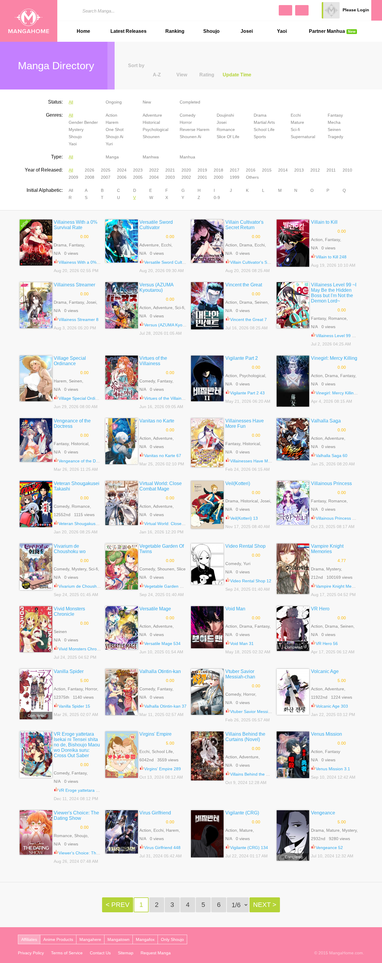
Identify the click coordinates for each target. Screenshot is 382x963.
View (181, 74)
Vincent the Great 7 (248, 319)
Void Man (235, 608)
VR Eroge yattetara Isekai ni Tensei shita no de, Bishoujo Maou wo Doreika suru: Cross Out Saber (77, 744)
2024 (122, 170)
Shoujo (211, 31)
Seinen (334, 129)
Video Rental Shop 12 (250, 580)
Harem (112, 122)
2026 (89, 170)
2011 (331, 170)
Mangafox (145, 939)
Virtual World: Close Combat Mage (160, 486)
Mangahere (90, 939)
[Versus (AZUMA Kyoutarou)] (121, 305)
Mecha (334, 122)
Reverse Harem (195, 129)
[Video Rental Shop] (207, 564)
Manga (112, 157)
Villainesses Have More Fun (244, 423)
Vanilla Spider (69, 671)
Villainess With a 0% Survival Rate (75, 225)
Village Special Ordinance (70, 361)
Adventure (152, 115)
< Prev (118, 904)
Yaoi (282, 31)
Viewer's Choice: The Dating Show (76, 815)
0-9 (217, 197)
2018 (218, 170)
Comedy (187, 115)
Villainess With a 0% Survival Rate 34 (93, 262)
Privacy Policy (31, 952)
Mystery (76, 129)
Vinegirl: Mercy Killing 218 (340, 393)
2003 (170, 177)
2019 (202, 170)
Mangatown (118, 939)
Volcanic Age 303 (332, 706)
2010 (347, 170)
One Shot (115, 129)
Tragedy (335, 136)
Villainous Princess (331, 483)
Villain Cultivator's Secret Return (244, 225)
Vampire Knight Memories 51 (343, 586)
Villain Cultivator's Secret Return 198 (264, 262)
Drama (260, 115)
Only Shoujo (172, 939)
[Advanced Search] (285, 10)
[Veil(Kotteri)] (207, 505)
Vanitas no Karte (156, 420)
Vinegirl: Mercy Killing (334, 358)
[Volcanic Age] (293, 692)
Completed (190, 102)
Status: (55, 101)
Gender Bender (83, 122)
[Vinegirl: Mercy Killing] (293, 381)
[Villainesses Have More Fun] (207, 442)
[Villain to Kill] (293, 243)
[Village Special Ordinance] (36, 378)
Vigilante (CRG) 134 (249, 847)
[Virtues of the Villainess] (121, 377)
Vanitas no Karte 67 (162, 455)
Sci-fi (295, 129)
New (147, 102)
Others (252, 177)
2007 (105, 177)
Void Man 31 (242, 643)
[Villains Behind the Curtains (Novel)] (207, 755)
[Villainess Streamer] (36, 305)
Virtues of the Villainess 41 (169, 398)
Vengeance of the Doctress (72, 423)
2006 (122, 177)
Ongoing (114, 102)
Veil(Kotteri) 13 (244, 518)
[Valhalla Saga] (293, 439)
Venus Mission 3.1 (333, 768)
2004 (154, 177)
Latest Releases (128, 31)
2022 (154, 170)
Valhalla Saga (326, 420)
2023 (138, 170)
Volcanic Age (325, 671)
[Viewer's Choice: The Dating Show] (36, 832)
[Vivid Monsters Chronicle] (36, 629)
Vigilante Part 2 (241, 358)
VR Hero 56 (327, 643)
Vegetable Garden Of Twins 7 (172, 586)
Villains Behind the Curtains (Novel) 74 (266, 774)
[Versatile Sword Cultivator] (121, 241)
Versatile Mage (155, 608)
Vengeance (323, 812)
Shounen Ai (190, 136)
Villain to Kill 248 (331, 256)
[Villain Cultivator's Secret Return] (207, 241)
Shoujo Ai (114, 136)
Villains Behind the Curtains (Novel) (245, 736)
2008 (89, 177)
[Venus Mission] (293, 754)
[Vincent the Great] (207, 305)
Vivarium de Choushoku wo (70, 549)
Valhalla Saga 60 (331, 455)
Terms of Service (67, 952)
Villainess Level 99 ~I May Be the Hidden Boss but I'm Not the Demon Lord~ (333, 292)
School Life (264, 129)
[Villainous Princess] (293, 503)
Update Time (237, 74)
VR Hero (320, 608)
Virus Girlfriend (155, 812)
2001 (202, 177)
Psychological (155, 129)
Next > (264, 904)
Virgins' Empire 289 (162, 768)
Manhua (187, 157)
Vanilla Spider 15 (74, 706)
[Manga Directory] (302, 10)
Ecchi (296, 115)
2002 (186, 177)
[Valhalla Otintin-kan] (121, 692)
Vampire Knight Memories (327, 549)
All (71, 102)
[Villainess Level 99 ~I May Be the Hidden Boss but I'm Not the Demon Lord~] (293, 305)
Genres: (54, 115)
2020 (186, 170)
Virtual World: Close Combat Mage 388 (181, 523)
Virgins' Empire (155, 734)
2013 (299, 170)
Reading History (376, 10)
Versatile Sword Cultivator (156, 225)
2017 (234, 170)
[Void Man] (207, 627)
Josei (247, 31)
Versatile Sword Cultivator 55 (171, 262)
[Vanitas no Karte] (121, 441)
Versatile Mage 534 (162, 643)
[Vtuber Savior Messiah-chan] (207, 692)
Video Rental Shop (245, 546)
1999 (234, 177)
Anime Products (58, 939)
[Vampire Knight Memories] (293, 569)
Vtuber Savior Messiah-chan (240, 674)
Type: (57, 156)
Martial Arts (264, 122)
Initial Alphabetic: (45, 190)
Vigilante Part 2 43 (247, 393)
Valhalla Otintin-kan (160, 671)
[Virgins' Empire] (121, 754)
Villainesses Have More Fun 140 (260, 461)
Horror (186, 122)
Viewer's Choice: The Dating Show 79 (94, 853)
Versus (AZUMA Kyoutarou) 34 (173, 324)
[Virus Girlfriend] (121, 832)
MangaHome (28, 21)
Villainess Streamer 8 (78, 319)
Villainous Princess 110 (337, 518)
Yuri (109, 143)
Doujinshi (225, 115)
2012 (315, 170)
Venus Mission (326, 734)
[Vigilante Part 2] (207, 378)
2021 (170, 170)
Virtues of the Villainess (153, 361)
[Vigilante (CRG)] (207, 833)
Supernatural (303, 136)
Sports (260, 136)
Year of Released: (44, 169)
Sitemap (125, 952)
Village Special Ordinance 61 (85, 398)
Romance (226, 129)
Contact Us (100, 952)
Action (111, 115)
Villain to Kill (324, 222)
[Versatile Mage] (121, 627)
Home (83, 31)
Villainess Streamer (74, 284)
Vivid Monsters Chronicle (69, 611)
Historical (151, 122)
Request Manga (156, 952)
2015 (267, 170)
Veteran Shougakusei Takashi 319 (90, 523)
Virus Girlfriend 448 (162, 847)
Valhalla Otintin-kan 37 (165, 706)
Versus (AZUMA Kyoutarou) (156, 287)
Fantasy (335, 115)
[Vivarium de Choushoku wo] (36, 567)
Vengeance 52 (329, 847)
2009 (73, 177)
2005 (138, 177)
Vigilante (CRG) (242, 812)
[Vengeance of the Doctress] (36, 440)
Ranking (174, 31)
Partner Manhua (332, 31)
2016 (250, 170)
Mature (297, 122)
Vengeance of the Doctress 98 (86, 461)
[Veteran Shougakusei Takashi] (36, 504)
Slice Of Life (228, 136)
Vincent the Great (243, 284)
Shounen (151, 136)
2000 (218, 177)
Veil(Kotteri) (237, 483)
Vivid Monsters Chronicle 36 (84, 648)
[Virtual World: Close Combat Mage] (121, 503)
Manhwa (151, 157)
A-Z (157, 74)
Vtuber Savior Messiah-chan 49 (259, 711)
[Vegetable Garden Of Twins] (121, 566)
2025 (105, 170)
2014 (283, 170)
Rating (206, 74)
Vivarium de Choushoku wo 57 (87, 586)
